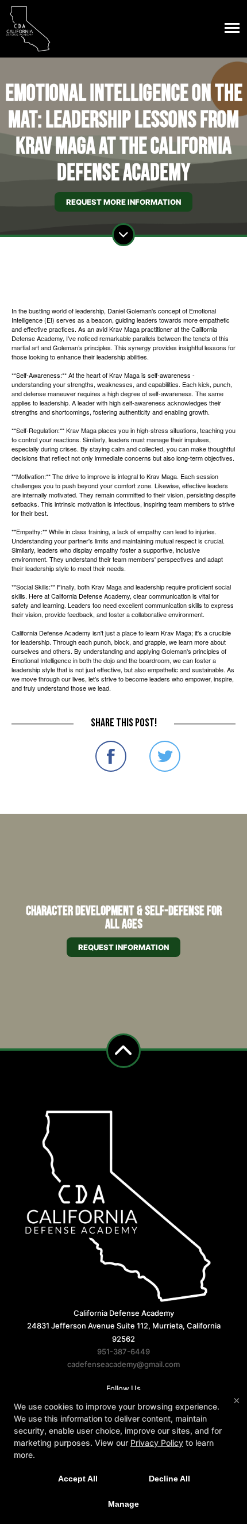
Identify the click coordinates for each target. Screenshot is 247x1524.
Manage (123, 1503)
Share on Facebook (111, 756)
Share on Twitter (164, 756)
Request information (123, 947)
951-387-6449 (123, 1351)
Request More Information (123, 201)
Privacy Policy (156, 1443)
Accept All (78, 1478)
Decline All (169, 1478)
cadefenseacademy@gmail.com (123, 1364)
